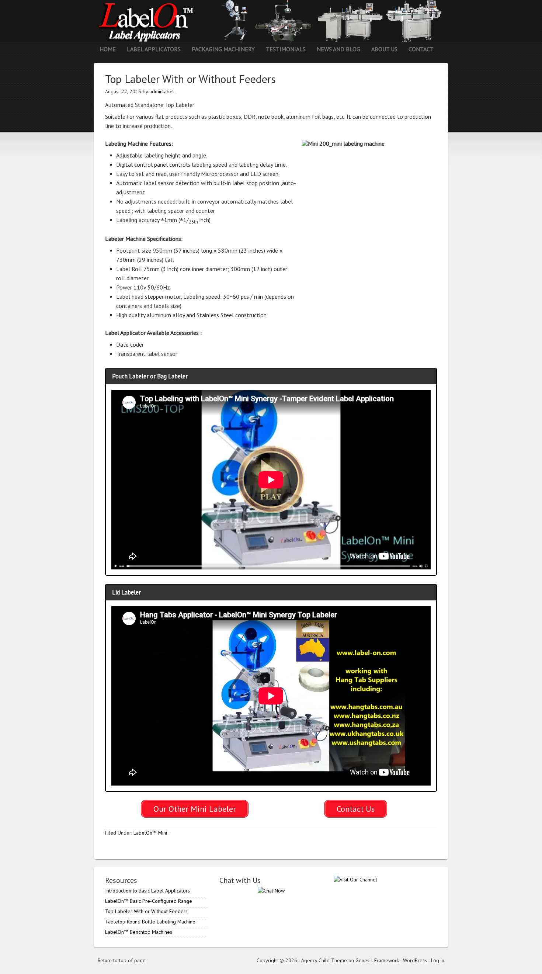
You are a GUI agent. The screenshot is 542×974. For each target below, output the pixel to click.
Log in (437, 960)
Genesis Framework (377, 960)
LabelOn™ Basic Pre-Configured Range (148, 901)
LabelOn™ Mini (150, 832)
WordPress (415, 960)
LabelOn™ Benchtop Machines (138, 932)
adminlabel (161, 91)
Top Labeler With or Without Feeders (146, 911)
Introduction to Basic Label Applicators (147, 890)
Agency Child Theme (324, 960)
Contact (421, 49)
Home (108, 49)
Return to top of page (122, 960)
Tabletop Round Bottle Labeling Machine (150, 921)
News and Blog (338, 49)
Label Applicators (151, 49)
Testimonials (286, 49)
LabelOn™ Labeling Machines (271, 21)
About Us (384, 49)
